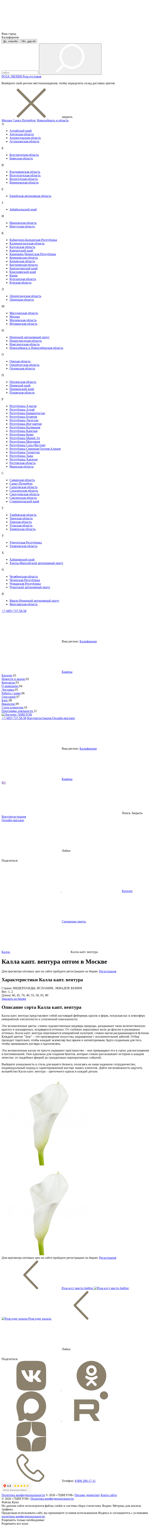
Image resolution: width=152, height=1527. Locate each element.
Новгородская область (25, 344)
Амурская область (22, 134)
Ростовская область (23, 463)
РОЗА (6, 76)
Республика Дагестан (24, 420)
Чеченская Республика (25, 580)
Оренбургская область (24, 365)
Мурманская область (23, 323)
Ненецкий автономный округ (30, 337)
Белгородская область (24, 154)
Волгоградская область (25, 175)
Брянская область (21, 158)
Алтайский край (21, 130)
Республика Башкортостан (27, 413)
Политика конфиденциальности (23, 1495)
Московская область (23, 320)
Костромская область (24, 264)
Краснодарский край (24, 268)
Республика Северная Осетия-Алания (35, 448)
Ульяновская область (23, 546)
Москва (7, 120)
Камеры (67, 672)
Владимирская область (25, 171)
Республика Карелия (23, 431)
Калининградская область (27, 243)
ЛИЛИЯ (16, 76)
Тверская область (21, 518)
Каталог (7, 675)
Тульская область (21, 525)
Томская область (21, 522)
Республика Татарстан (25, 452)
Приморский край (22, 389)
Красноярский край (23, 272)
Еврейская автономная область (30, 196)
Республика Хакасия (23, 459)
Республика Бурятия (23, 416)
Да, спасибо (10, 41)
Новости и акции (14, 679)
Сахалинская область (24, 490)
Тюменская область (23, 529)
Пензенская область (23, 382)
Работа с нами (11, 693)
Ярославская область (24, 604)
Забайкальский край (23, 209)
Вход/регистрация (39, 718)
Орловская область (22, 368)
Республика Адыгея (23, 406)
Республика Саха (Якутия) (27, 445)
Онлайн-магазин (63, 718)
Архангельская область (25, 137)
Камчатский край (21, 250)
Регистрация (107, 971)
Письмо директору (87, 1495)
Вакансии (9, 704)
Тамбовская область (23, 514)
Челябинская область (24, 576)
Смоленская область (23, 497)
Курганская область (23, 279)
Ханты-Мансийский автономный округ (36, 563)
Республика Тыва (21, 456)
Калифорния (88, 641)
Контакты (9, 682)
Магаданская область (24, 313)
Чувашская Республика (25, 583)
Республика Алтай (22, 409)
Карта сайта (109, 1495)
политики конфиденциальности (23, 1516)
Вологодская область (24, 179)
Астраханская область (24, 141)
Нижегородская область (26, 340)
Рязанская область (22, 466)
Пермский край (20, 385)
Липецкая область (22, 299)
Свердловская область (24, 494)
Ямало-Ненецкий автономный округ (34, 600)
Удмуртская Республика (26, 542)
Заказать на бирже (14, 998)
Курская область (20, 282)
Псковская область (22, 392)
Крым (13, 275)
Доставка (8, 689)
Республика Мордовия (25, 441)
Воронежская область (24, 182)
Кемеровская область (24, 257)
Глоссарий (9, 696)
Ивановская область (23, 223)
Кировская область (22, 261)
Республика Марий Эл (25, 438)
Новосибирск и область (53, 120)
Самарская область (22, 480)
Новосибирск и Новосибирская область (36, 348)
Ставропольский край (24, 501)
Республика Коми (21, 434)
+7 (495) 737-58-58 (14, 611)
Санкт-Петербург (24, 120)
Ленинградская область (25, 296)
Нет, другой (28, 41)
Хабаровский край (22, 559)
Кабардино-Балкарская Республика (33, 240)
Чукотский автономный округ (30, 587)
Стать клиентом (13, 707)
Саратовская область (23, 487)
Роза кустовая (32, 76)
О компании (10, 686)
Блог (5, 700)
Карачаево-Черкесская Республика (33, 254)
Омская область (20, 361)
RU (4, 782)
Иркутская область (22, 226)
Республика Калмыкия (25, 427)
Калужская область (22, 247)
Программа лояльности (18, 711)
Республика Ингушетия (26, 423)
